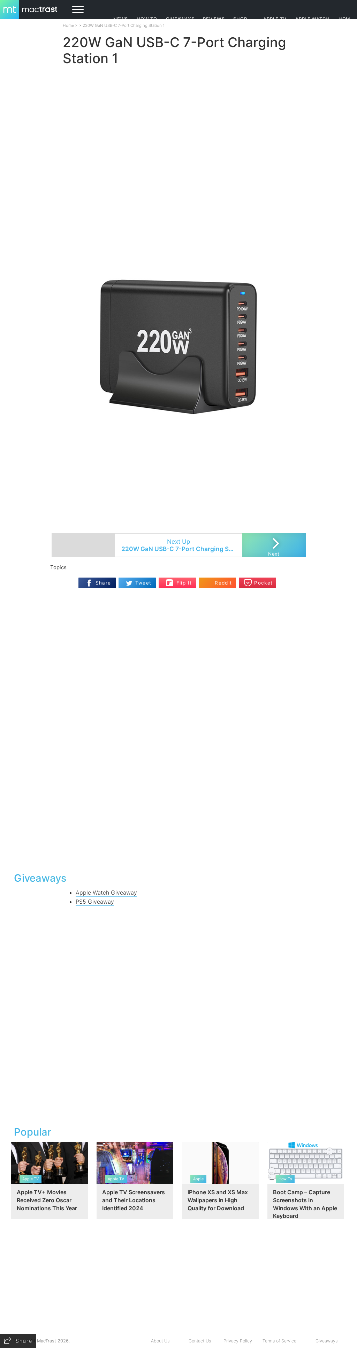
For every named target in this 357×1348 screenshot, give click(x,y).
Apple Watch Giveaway (106, 892)
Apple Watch (312, 19)
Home (68, 25)
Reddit (223, 583)
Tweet (143, 583)
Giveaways (326, 1340)
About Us (160, 1340)
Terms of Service (279, 1340)
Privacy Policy (237, 1340)
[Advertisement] (178, 246)
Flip (169, 580)
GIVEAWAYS (180, 19)
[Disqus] (178, 776)
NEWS (120, 19)
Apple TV (274, 19)
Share (103, 583)
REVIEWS (214, 19)
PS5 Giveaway (95, 901)
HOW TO (147, 19)
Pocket (263, 583)
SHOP (240, 19)
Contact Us (200, 1340)
